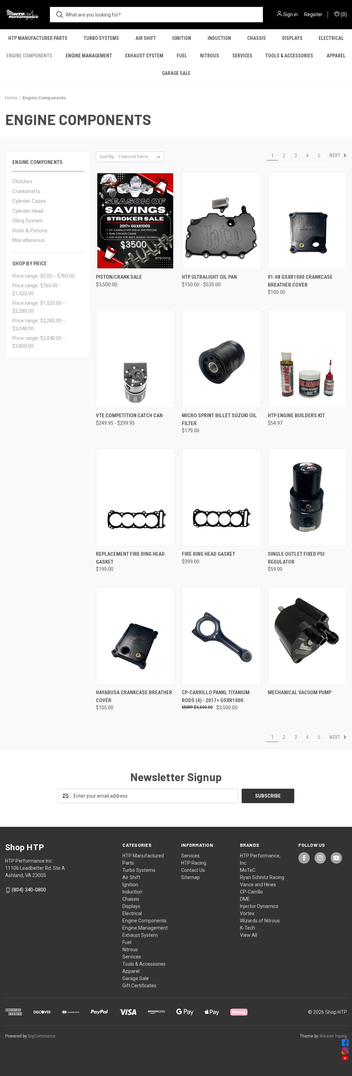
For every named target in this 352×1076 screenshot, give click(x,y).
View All (248, 935)
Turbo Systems (101, 38)
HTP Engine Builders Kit (296, 415)
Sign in (290, 14)
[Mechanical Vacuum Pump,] (307, 636)
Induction (219, 38)
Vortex (247, 913)
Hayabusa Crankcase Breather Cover (134, 696)
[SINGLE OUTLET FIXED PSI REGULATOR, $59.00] (307, 497)
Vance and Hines (258, 884)
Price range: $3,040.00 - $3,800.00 (38, 342)
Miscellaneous (28, 240)
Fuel (182, 55)
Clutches (22, 181)
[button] (176, 1042)
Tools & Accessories (289, 55)
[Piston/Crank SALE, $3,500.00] (135, 220)
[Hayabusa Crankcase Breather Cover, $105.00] (135, 636)
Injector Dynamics (259, 906)
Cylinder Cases (29, 201)
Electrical (132, 913)
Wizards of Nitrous (260, 920)
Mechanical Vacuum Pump (299, 692)
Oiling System (27, 221)
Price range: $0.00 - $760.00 (43, 276)
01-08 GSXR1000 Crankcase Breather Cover (300, 281)
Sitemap (190, 877)
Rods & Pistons (29, 231)
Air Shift (145, 38)
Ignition (181, 38)
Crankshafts (26, 191)
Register (313, 14)
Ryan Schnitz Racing (262, 877)
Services (242, 55)
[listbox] (141, 157)
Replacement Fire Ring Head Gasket (130, 558)
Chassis (256, 38)
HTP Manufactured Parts (37, 38)
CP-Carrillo (251, 892)
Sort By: (107, 156)
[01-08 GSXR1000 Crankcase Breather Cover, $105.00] (307, 220)
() (343, 14)
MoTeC (247, 870)
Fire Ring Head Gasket (208, 554)
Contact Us (193, 870)
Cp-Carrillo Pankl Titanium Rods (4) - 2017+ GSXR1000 (216, 696)
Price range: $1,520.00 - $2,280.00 (38, 307)
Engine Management (89, 55)
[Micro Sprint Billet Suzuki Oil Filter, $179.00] (221, 359)
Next (335, 155)
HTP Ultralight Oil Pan (209, 277)
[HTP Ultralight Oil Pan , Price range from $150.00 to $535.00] (221, 220)
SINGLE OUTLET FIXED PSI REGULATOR (296, 558)
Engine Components (29, 55)
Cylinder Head (27, 211)
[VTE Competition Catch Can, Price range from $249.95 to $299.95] (135, 359)
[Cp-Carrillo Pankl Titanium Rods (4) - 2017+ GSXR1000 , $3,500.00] (221, 636)
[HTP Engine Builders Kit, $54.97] (307, 359)
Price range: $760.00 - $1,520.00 (36, 289)
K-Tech (247, 928)
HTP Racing (193, 863)
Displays (292, 38)
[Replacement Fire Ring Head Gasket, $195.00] (135, 497)
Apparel (131, 971)
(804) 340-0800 (29, 890)
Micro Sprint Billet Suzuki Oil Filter (219, 419)
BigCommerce (41, 1036)
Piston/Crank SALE (119, 277)
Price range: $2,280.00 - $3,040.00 (38, 325)
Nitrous (209, 55)
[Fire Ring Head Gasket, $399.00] (221, 497)
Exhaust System (144, 55)
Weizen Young (333, 1036)
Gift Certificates (139, 985)
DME (245, 899)
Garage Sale (176, 73)
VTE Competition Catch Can (129, 415)
